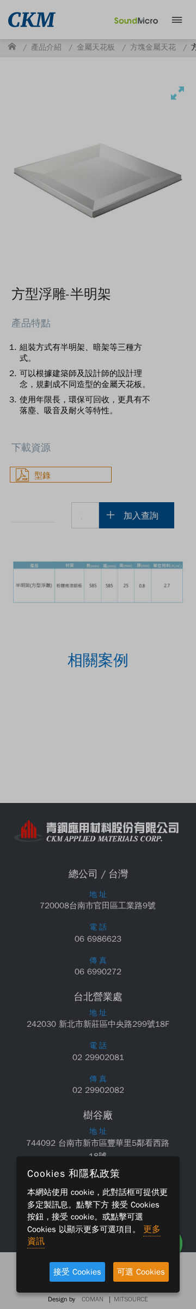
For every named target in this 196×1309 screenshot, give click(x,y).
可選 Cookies (141, 1272)
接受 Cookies (77, 1272)
